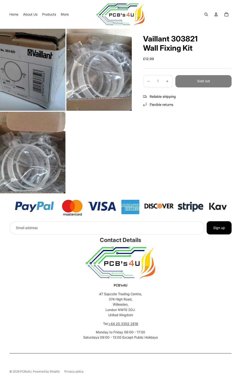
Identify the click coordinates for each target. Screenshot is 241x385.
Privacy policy (74, 371)
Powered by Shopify (46, 371)
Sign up (219, 228)
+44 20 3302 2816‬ (123, 324)
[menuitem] (13, 14)
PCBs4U (26, 371)
